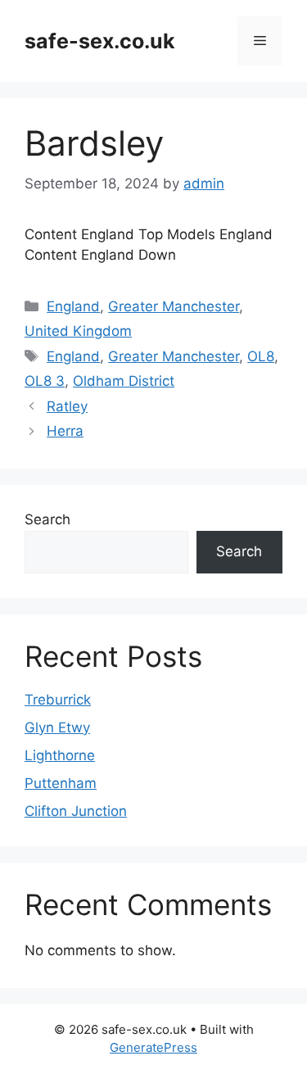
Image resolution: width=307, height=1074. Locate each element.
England (73, 306)
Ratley (67, 406)
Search (47, 519)
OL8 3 (45, 381)
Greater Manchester (173, 306)
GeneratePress (153, 1047)
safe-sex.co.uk (100, 41)
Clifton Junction (76, 811)
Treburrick (58, 699)
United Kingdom (78, 331)
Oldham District (123, 381)
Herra (65, 431)
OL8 (260, 356)
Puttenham (61, 783)
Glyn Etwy (57, 727)
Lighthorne (60, 755)
